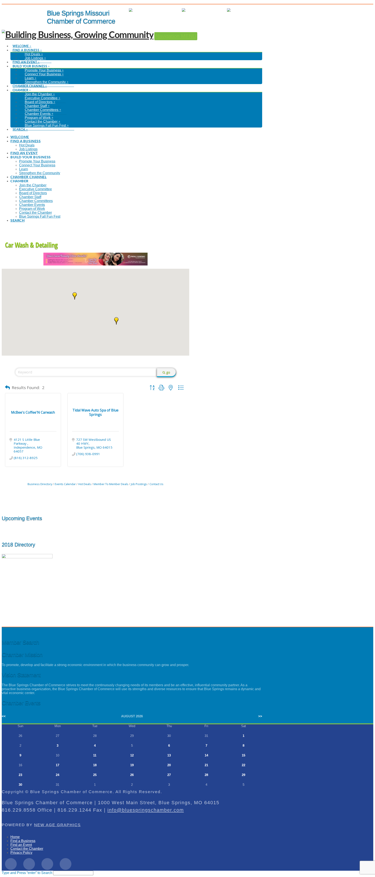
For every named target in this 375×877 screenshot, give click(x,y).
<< (4, 716)
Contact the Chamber (26, 848)
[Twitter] (29, 864)
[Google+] (47, 864)
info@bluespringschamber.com (145, 810)
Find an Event (21, 845)
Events (217, 10)
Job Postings (139, 484)
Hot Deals (254, 10)
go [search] (168, 372)
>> (260, 716)
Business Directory (40, 484)
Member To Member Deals (111, 484)
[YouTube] (65, 864)
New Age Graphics (57, 825)
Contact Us (156, 484)
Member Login (166, 10)
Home (15, 837)
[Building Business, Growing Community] (77, 35)
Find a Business (22, 841)
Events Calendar (65, 484)
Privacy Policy (21, 852)
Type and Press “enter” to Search (27, 873)
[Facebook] (11, 864)
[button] (116, 321)
